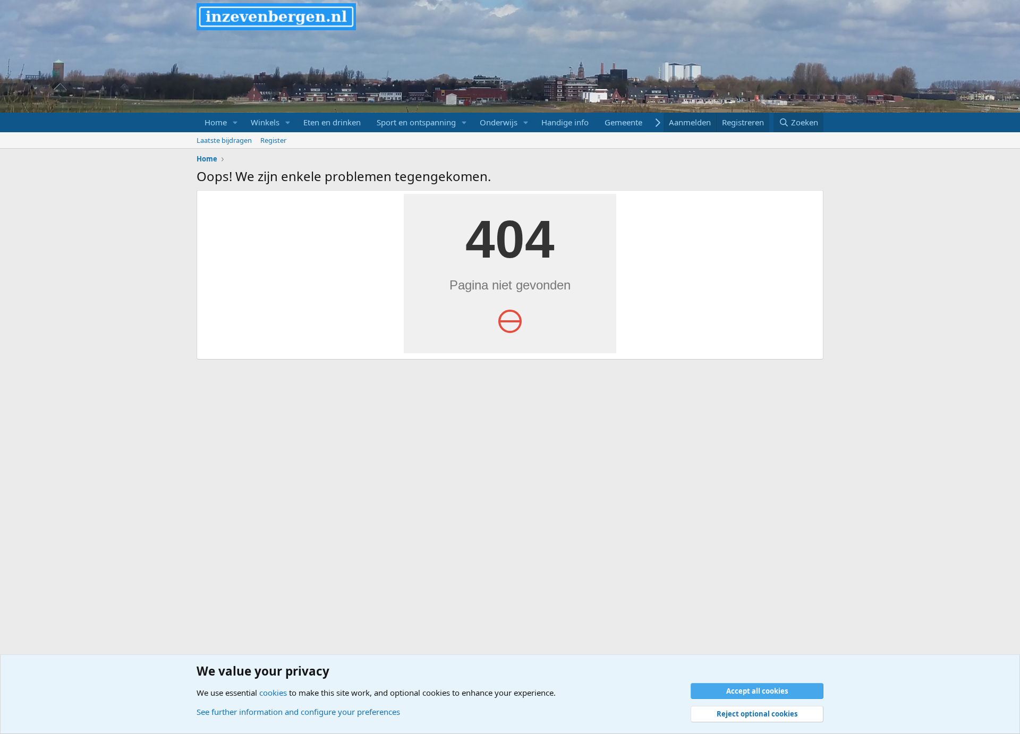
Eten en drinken (332, 122)
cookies (273, 692)
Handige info (565, 122)
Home (216, 122)
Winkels (265, 122)
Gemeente (623, 122)
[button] (235, 122)
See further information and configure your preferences (298, 711)
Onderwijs (498, 122)
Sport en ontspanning (416, 122)
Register (273, 140)
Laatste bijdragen (224, 140)
